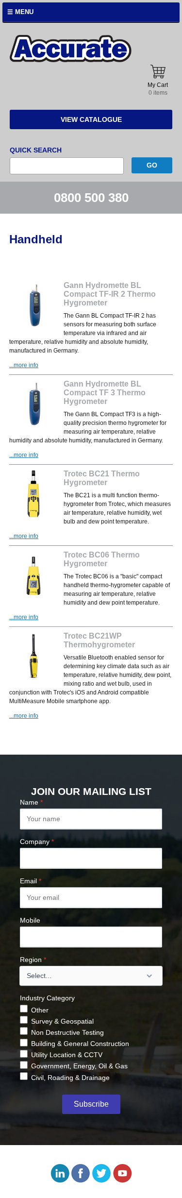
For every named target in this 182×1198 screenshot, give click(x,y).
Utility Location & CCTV (66, 1055)
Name (31, 802)
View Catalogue (91, 119)
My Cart (158, 89)
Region (33, 959)
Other (40, 1010)
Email (30, 881)
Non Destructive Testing (67, 1032)
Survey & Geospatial (62, 1021)
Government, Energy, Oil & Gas (79, 1066)
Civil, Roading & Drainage (70, 1077)
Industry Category (47, 998)
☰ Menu (20, 12)
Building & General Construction (80, 1043)
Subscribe (91, 1104)
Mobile (30, 920)
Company (37, 841)
